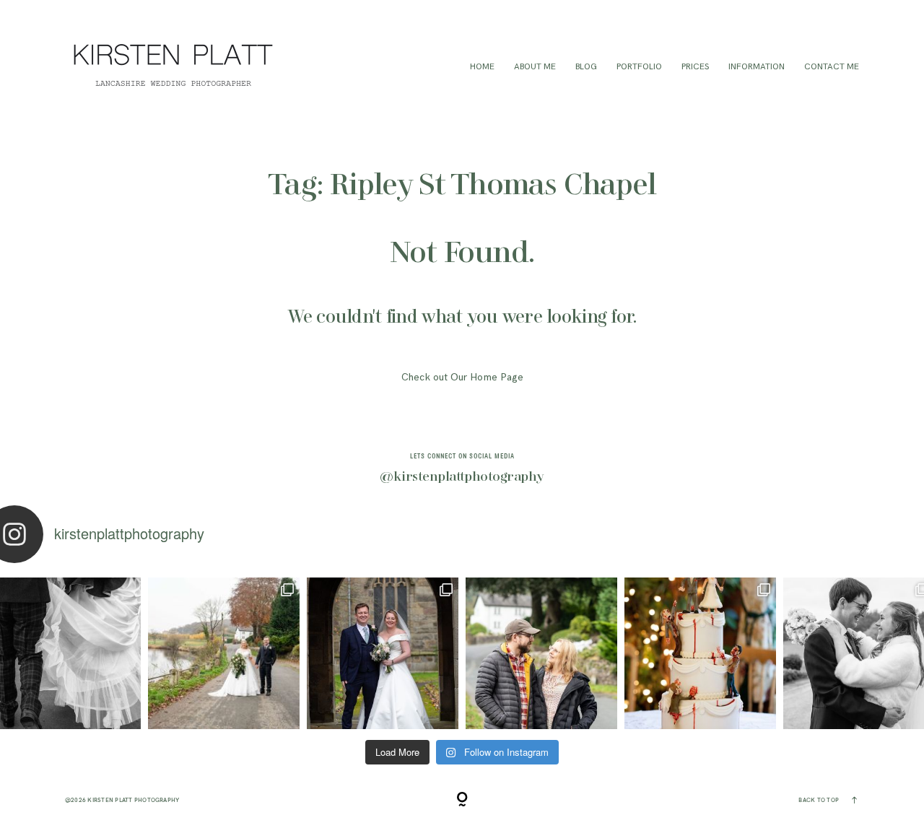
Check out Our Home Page (462, 377)
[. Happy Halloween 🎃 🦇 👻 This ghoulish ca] (700, 653)
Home (482, 66)
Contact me (831, 66)
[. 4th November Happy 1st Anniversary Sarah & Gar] (382, 653)
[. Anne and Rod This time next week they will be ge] (541, 653)
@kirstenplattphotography (462, 477)
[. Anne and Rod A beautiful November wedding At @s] (224, 653)
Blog (586, 66)
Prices (695, 66)
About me (535, 66)
